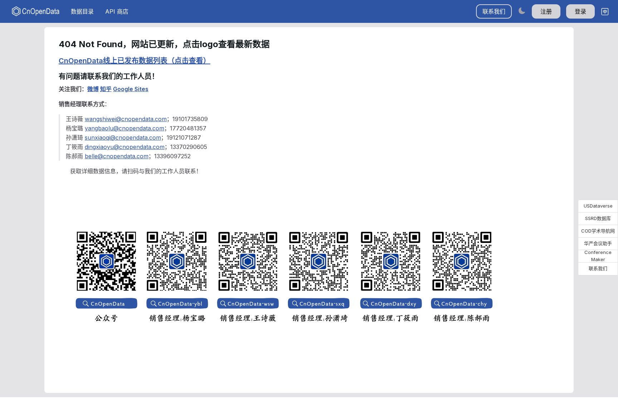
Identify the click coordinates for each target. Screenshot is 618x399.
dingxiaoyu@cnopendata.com (125, 146)
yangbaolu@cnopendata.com (124, 128)
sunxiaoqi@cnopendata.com (123, 137)
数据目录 (82, 11)
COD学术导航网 (598, 231)
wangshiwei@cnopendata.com (126, 119)
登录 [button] (580, 11)
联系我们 (493, 11)
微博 (93, 89)
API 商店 (116, 11)
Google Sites (130, 89)
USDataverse (598, 206)
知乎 (106, 89)
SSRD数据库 (598, 218)
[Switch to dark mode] (522, 10)
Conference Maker (598, 256)
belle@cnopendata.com (116, 156)
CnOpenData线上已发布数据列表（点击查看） (134, 60)
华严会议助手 (598, 243)
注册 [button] (546, 11)
